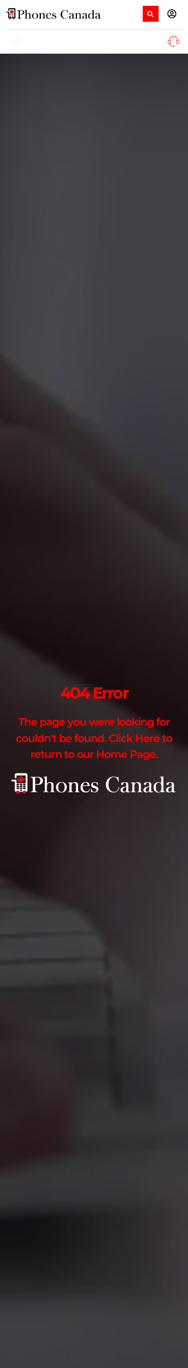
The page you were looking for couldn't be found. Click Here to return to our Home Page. (94, 738)
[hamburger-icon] (16, 41)
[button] (151, 14)
